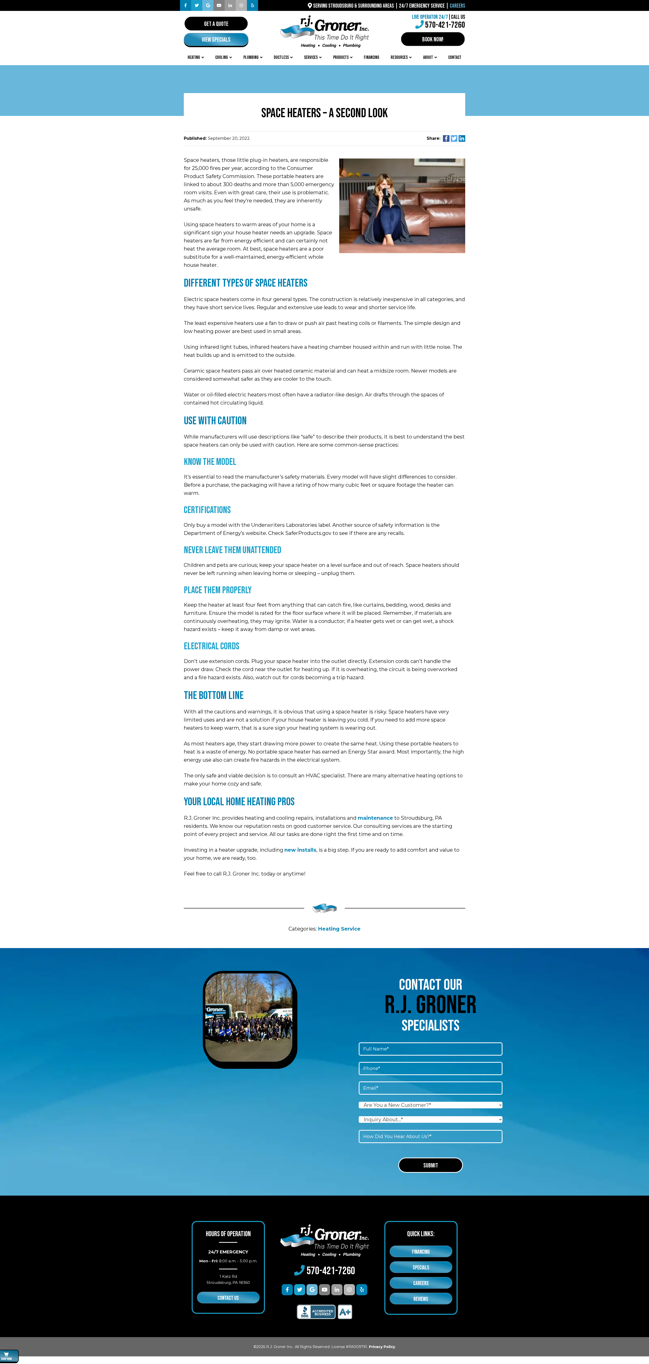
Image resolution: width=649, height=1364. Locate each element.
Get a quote (216, 24)
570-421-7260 (445, 25)
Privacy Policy (382, 1346)
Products (341, 57)
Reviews (420, 1299)
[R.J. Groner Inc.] (324, 31)
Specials (421, 1267)
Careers (457, 6)
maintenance (375, 818)
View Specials (216, 39)
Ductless (281, 57)
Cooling (221, 57)
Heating (194, 57)
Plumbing (251, 57)
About (428, 57)
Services (311, 57)
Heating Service (339, 929)
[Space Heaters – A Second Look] (402, 205)
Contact (454, 57)
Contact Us (228, 1298)
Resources (399, 57)
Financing (371, 57)
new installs (300, 850)
